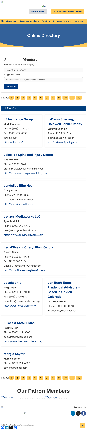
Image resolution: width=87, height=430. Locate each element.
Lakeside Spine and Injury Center (28, 155)
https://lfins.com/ (13, 142)
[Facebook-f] (83, 413)
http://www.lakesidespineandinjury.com (25, 173)
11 (72, 97)
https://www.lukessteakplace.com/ (23, 341)
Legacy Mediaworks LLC (22, 216)
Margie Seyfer (14, 354)
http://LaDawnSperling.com (63, 142)
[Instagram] (78, 413)
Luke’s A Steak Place (19, 323)
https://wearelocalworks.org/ (20, 305)
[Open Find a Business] (17, 21)
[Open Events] (49, 21)
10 (65, 97)
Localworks (12, 283)
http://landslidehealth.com (18, 204)
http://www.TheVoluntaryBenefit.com (24, 270)
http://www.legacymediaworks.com (23, 234)
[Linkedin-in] (73, 413)
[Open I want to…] (85, 21)
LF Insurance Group (18, 119)
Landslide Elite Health (20, 185)
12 (79, 97)
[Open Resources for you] (71, 21)
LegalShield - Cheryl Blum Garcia (28, 247)
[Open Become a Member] (39, 21)
